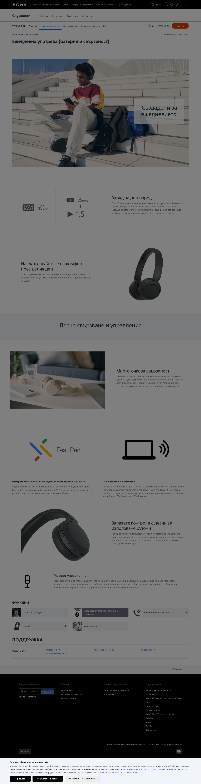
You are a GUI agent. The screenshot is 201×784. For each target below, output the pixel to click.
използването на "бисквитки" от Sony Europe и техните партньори (153, 769)
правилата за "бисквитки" (110, 772)
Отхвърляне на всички (47, 779)
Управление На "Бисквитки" (82, 779)
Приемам (20, 779)
